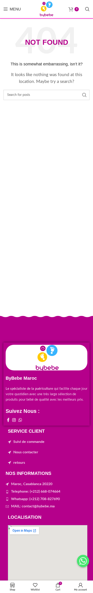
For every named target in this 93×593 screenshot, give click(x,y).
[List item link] (47, 442)
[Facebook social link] (8, 420)
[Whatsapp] (83, 561)
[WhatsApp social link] (20, 420)
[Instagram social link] (14, 420)
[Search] (87, 9)
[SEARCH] (84, 95)
